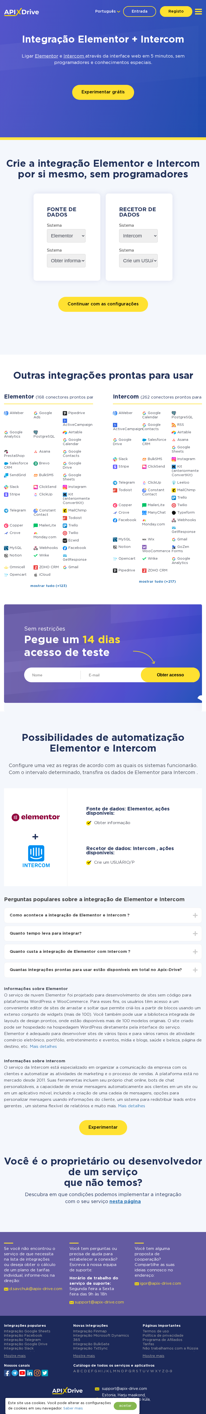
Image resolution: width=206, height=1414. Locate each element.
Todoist (75, 518)
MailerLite (47, 525)
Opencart (18, 574)
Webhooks (48, 548)
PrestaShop (14, 455)
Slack (14, 487)
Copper (16, 525)
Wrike (44, 555)
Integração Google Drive (25, 1344)
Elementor (46, 56)
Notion (16, 555)
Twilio (73, 533)
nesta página (125, 1202)
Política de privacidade (163, 1335)
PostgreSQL (44, 436)
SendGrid (18, 475)
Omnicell (17, 567)
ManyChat (157, 512)
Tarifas (148, 1344)
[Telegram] (15, 1373)
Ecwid (73, 540)
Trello (73, 525)
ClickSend (47, 487)
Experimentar (103, 1127)
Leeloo (183, 482)
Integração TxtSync (90, 1348)
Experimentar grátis (103, 92)
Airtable (75, 432)
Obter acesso (170, 675)
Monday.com (45, 537)
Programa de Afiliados (162, 1340)
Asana (44, 451)
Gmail (73, 567)
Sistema (54, 225)
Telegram (18, 510)
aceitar (125, 1405)
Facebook (77, 548)
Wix (151, 539)
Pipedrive (76, 413)
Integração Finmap (90, 1331)
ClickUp (46, 494)
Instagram (77, 487)
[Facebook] (7, 1372)
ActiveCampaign (78, 424)
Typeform (186, 512)
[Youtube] (22, 1372)
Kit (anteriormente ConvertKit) (76, 499)
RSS (180, 424)
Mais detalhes (43, 1046)
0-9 (168, 1371)
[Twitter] (45, 1372)
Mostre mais (15, 1356)
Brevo (44, 463)
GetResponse (75, 559)
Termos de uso (156, 1331)
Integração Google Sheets (27, 1331)
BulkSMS (46, 475)
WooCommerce (156, 551)
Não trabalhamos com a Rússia (170, 1348)
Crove (15, 533)
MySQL (16, 548)
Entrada (140, 11)
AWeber (17, 413)
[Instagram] (37, 1372)
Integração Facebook (23, 1335)
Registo (176, 11)
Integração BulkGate (91, 1344)
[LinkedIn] (30, 1372)
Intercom (74, 56)
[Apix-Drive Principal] (21, 12)
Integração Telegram (22, 1340)
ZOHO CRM (49, 567)
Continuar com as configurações (103, 304)
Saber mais (73, 1408)
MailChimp (77, 510)
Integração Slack (19, 1348)
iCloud (44, 574)
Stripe (15, 494)
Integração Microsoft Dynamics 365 (101, 1337)
